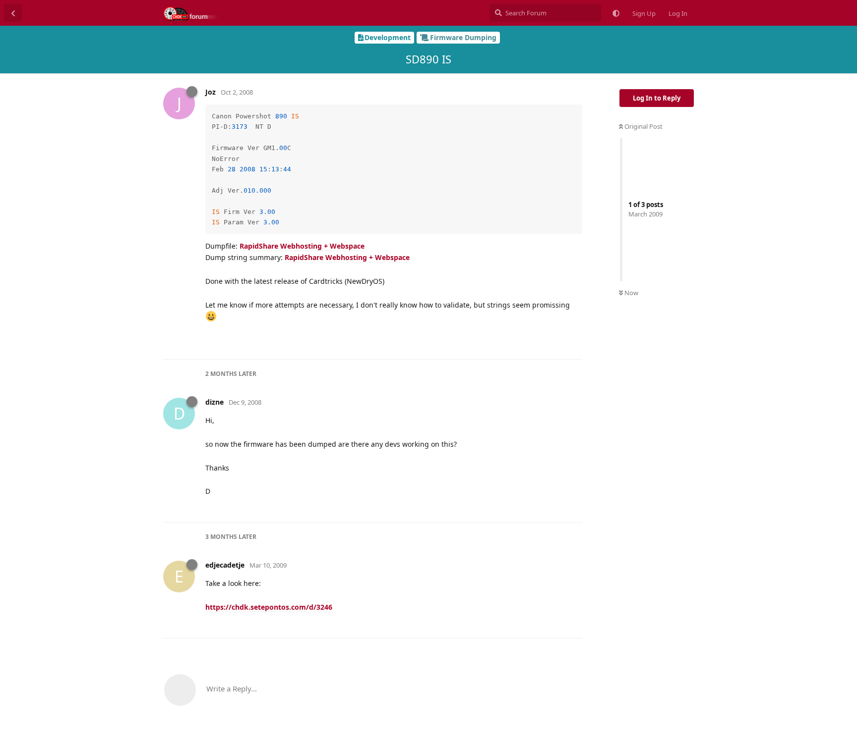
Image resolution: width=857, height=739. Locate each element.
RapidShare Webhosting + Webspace (302, 246)
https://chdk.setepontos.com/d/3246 (268, 607)
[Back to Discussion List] (13, 13)
